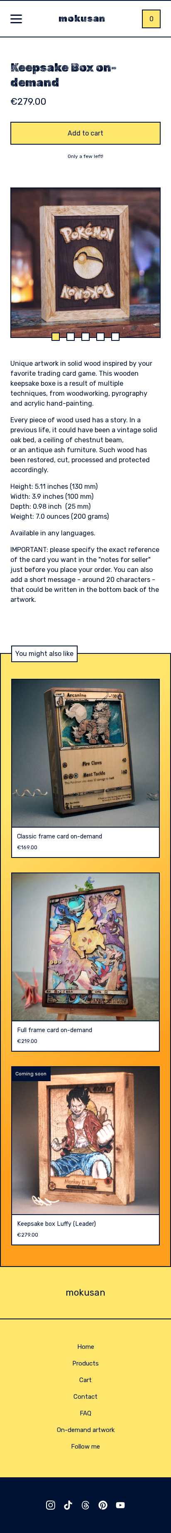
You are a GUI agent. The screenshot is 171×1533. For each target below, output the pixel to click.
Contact (85, 1396)
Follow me (85, 1446)
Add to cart (85, 133)
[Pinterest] (103, 1505)
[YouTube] (120, 1505)
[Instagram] (50, 1505)
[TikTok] (68, 1505)
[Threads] (85, 1505)
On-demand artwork (86, 1430)
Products (85, 1363)
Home (85, 1347)
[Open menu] (16, 20)
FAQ (85, 1413)
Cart (85, 1380)
